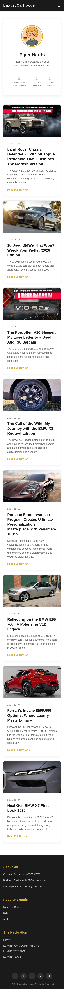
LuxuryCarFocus (19, 5)
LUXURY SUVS (12, 956)
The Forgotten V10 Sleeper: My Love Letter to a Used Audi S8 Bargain (31, 337)
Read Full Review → (19, 189)
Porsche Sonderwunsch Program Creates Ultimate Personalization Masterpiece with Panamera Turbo (31, 524)
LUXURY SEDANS (14, 951)
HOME (7, 940)
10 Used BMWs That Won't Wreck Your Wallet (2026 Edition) (30, 250)
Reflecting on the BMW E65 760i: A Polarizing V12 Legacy (31, 624)
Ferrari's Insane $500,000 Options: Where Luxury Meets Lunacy (29, 715)
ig (40, 976)
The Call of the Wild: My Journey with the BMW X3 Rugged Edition (30, 428)
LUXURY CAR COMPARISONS (21, 945)
